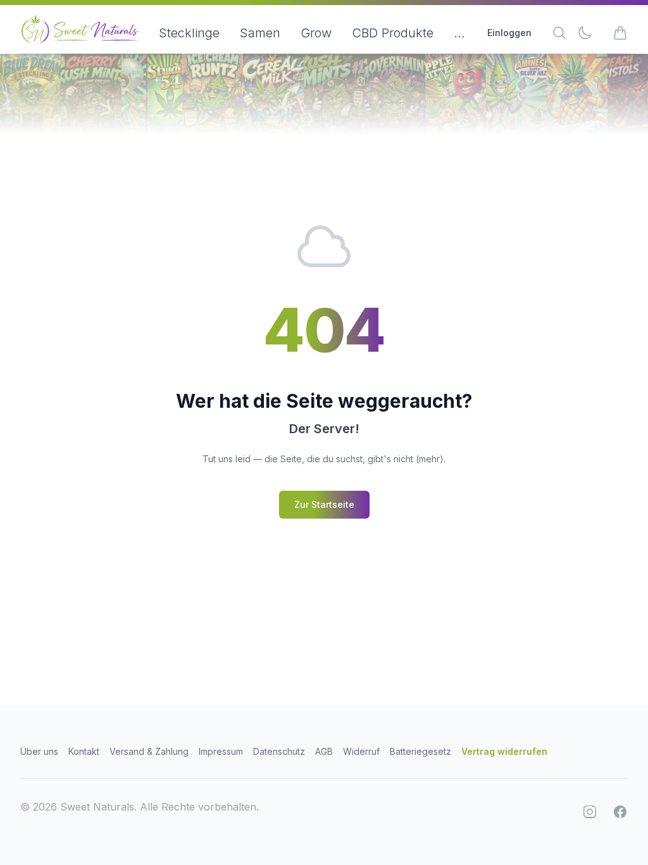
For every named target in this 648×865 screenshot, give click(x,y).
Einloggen (509, 32)
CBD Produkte (392, 33)
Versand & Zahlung (149, 751)
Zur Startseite (324, 504)
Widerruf (361, 751)
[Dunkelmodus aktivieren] (584, 33)
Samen (260, 33)
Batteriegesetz (420, 751)
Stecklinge (189, 33)
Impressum (221, 751)
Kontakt (83, 751)
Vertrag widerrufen (504, 751)
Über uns (39, 751)
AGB (324, 751)
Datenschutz (279, 751)
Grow (316, 33)
